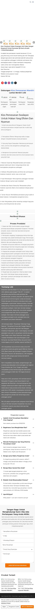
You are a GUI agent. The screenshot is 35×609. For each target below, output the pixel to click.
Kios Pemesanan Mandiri (22, 90)
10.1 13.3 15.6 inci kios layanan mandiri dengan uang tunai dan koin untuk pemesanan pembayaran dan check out (25, 589)
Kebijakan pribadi (5, 603)
